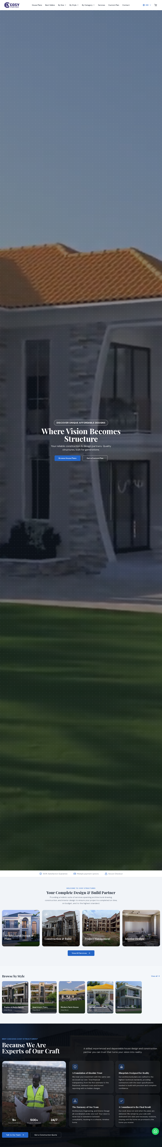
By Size (61, 5)
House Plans (37, 5)
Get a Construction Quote (45, 1135)
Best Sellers (50, 5)
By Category (87, 5)
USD (147, 5)
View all (154, 976)
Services (101, 5)
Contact (126, 5)
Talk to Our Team (13, 1135)
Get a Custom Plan (95, 458)
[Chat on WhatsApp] (155, 1131)
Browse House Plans (67, 458)
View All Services (79, 953)
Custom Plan (113, 5)
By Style (73, 5)
